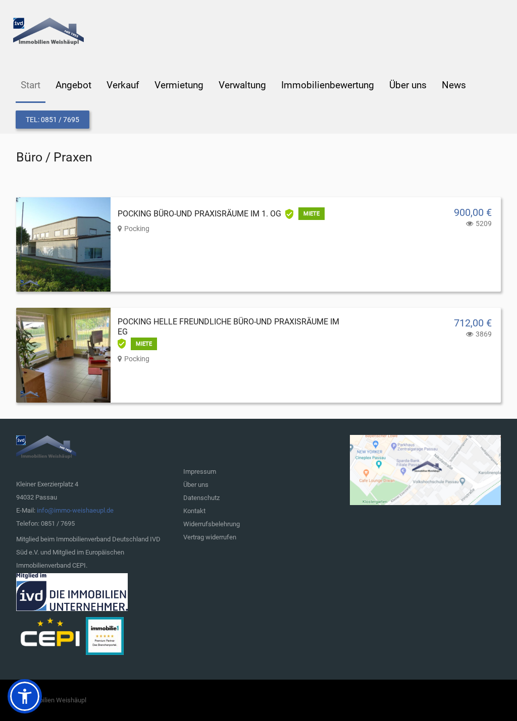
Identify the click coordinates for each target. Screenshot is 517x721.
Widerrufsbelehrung (211, 524)
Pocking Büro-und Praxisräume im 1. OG (199, 213)
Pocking (136, 229)
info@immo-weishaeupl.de (75, 510)
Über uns (196, 484)
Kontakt (194, 511)
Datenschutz (201, 498)
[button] (24, 696)
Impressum (199, 471)
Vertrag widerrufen (209, 537)
